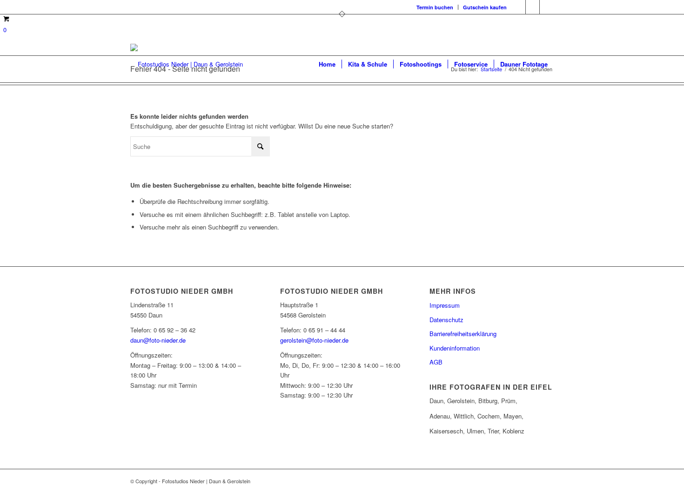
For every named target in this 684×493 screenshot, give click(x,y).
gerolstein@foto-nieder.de (314, 340)
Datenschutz (446, 319)
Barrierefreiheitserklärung (462, 333)
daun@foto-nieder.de (158, 340)
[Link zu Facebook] (518, 7)
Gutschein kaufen (485, 7)
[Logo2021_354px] (186, 64)
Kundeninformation (454, 348)
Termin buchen (434, 7)
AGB (436, 362)
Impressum (444, 305)
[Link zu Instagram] (532, 7)
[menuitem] (435, 7)
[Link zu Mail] (547, 7)
